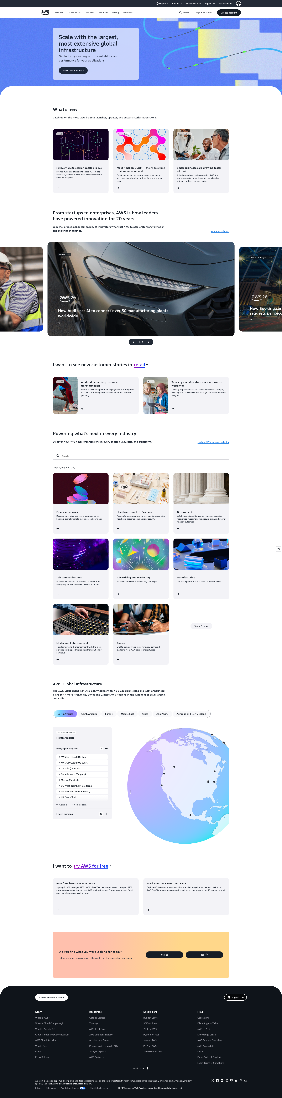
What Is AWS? (42, 1017)
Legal (200, 1051)
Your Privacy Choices (70, 1088)
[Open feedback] (278, 549)
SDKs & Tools (150, 1023)
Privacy (38, 1088)
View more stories (220, 230)
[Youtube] (236, 1081)
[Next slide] (150, 342)
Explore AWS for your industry (213, 441)
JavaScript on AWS (153, 1051)
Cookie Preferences (99, 1088)
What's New (41, 1045)
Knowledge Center (206, 1034)
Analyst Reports (97, 1051)
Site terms (51, 1088)
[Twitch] (231, 1081)
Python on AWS (151, 1034)
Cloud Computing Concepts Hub (52, 1034)
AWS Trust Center (98, 1029)
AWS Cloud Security (45, 1040)
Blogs (38, 1051)
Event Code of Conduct (209, 1057)
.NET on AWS (150, 1029)
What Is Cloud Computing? (49, 1023)
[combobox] (141, 364)
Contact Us (203, 1017)
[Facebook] (217, 1081)
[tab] (65, 714)
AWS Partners (96, 1057)
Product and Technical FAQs (103, 1045)
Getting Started (97, 1017)
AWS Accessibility (206, 1045)
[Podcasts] (241, 1081)
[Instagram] (227, 1081)
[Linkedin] (222, 1081)
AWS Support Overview (209, 1040)
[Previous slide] (132, 342)
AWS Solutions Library (101, 1034)
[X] (213, 1081)
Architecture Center (99, 1040)
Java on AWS (150, 1040)
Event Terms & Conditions (210, 1062)
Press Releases (42, 1057)
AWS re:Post (203, 1029)
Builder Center (150, 1017)
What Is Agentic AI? (45, 1029)
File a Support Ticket (208, 1023)
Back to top (139, 1068)
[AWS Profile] (238, 3)
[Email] (245, 1081)
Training (93, 1023)
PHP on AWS (150, 1045)
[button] (75, 12)
